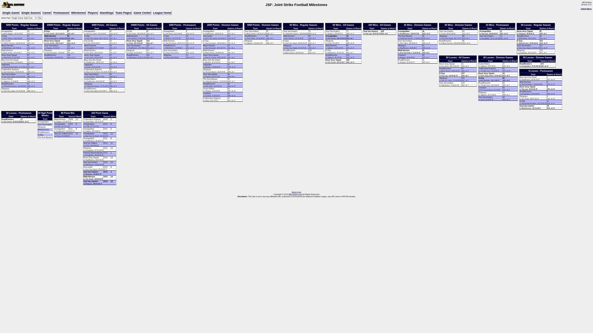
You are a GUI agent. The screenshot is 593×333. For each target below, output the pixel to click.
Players (93, 12)
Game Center (142, 12)
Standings (106, 12)
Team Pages (123, 12)
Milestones (78, 12)
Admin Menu (586, 9)
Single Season (30, 12)
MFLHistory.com (295, 194)
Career (46, 12)
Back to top (296, 192)
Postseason (61, 12)
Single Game (10, 12)
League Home (162, 12)
